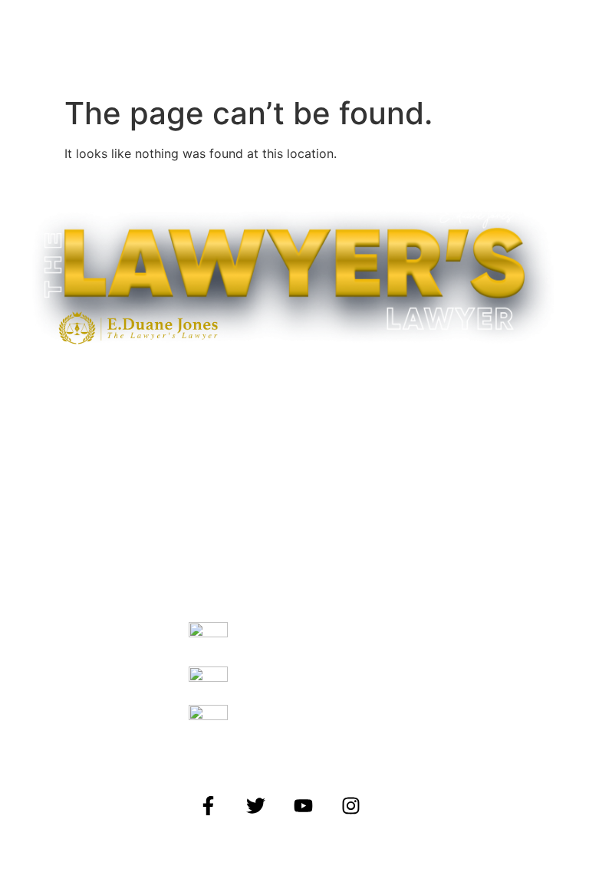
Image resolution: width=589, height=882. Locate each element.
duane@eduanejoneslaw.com (287, 724)
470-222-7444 (258, 685)
